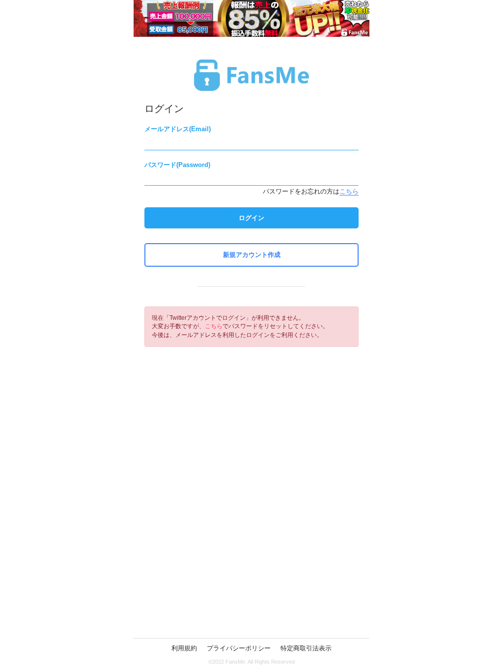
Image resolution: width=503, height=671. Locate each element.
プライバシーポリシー (239, 648)
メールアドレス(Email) (177, 129)
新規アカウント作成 (251, 254)
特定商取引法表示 (306, 648)
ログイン (251, 218)
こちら (349, 191)
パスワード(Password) (177, 164)
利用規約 (184, 648)
